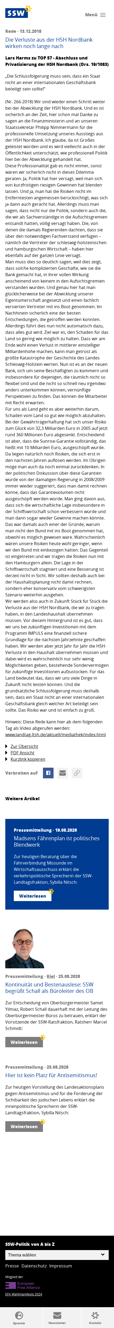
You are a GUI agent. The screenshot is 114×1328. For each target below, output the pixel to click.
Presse (12, 1266)
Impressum (60, 1266)
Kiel (51, 976)
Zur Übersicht (24, 746)
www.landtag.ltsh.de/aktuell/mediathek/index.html (55, 735)
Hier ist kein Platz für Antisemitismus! (51, 1075)
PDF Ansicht (22, 753)
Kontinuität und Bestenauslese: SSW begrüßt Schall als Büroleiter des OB (49, 987)
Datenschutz (34, 1266)
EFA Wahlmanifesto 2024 (23, 1294)
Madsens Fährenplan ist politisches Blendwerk (57, 841)
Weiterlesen (32, 896)
